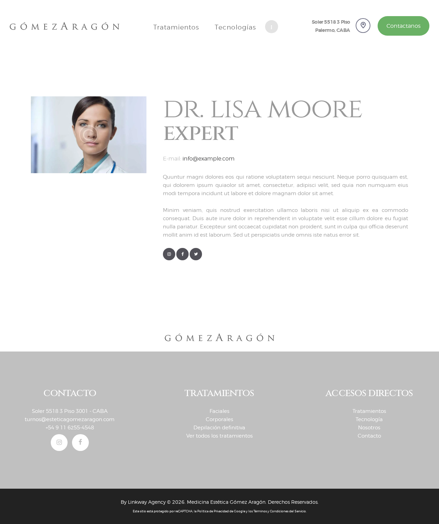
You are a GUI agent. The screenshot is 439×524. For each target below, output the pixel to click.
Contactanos (403, 26)
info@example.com (208, 158)
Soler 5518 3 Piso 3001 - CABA (70, 411)
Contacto (369, 436)
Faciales (219, 411)
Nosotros (369, 428)
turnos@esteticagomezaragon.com (70, 419)
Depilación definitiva (219, 428)
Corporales (219, 419)
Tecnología (369, 419)
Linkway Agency (147, 502)
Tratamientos (369, 411)
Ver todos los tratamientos (219, 436)
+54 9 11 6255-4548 (70, 428)
